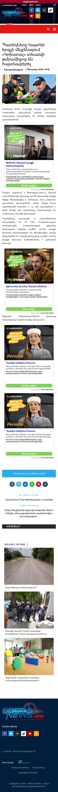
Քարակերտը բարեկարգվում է (21, 587)
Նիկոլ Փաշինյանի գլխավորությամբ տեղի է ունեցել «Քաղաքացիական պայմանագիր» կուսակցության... (29, 513)
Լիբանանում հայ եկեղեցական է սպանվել (29, 499)
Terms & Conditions (20, 767)
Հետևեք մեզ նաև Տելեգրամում (29, 473)
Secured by (8, 762)
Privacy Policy (38, 767)
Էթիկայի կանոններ (28, 772)
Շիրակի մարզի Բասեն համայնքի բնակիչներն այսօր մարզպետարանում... (26, 632)
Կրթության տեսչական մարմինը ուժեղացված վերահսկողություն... (23, 679)
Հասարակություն (13, 69)
